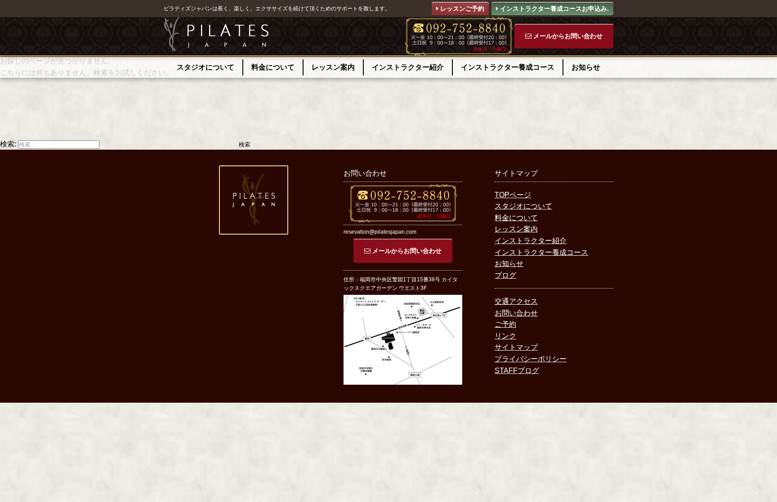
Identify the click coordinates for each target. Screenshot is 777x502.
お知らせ (586, 67)
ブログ (505, 275)
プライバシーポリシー (531, 359)
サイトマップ (516, 347)
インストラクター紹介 (408, 67)
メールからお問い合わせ (567, 36)
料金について (273, 67)
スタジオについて (205, 67)
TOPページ (513, 195)
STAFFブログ (517, 370)
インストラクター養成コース (507, 67)
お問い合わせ (516, 313)
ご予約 (505, 324)
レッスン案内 (333, 67)
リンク (505, 336)
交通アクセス (516, 301)
